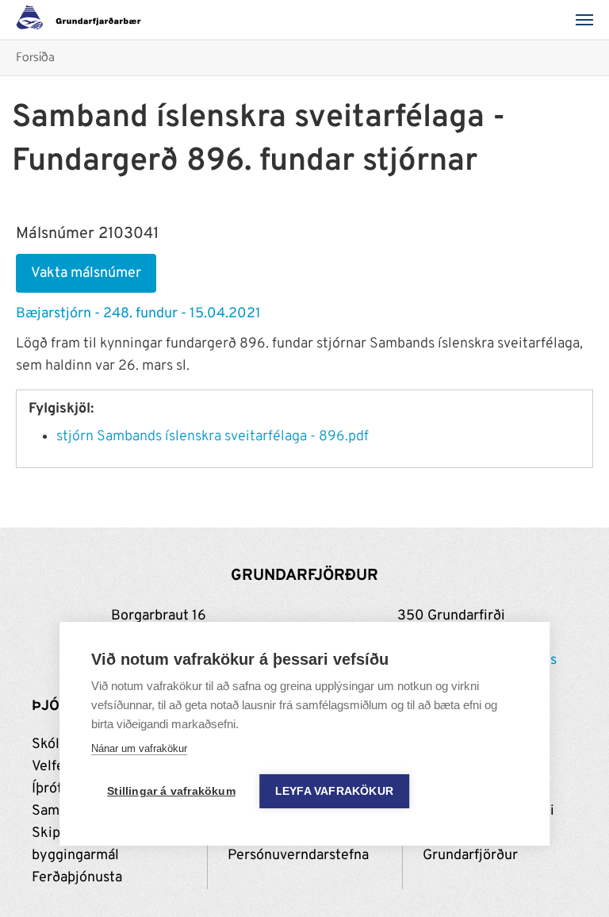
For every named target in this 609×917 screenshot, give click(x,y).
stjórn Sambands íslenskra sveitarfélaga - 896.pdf (212, 437)
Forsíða (35, 58)
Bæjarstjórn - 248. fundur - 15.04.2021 (138, 314)
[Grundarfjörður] (83, 20)
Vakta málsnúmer (86, 273)
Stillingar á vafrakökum (171, 791)
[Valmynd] (589, 20)
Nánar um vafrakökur (139, 748)
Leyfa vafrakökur (334, 791)
